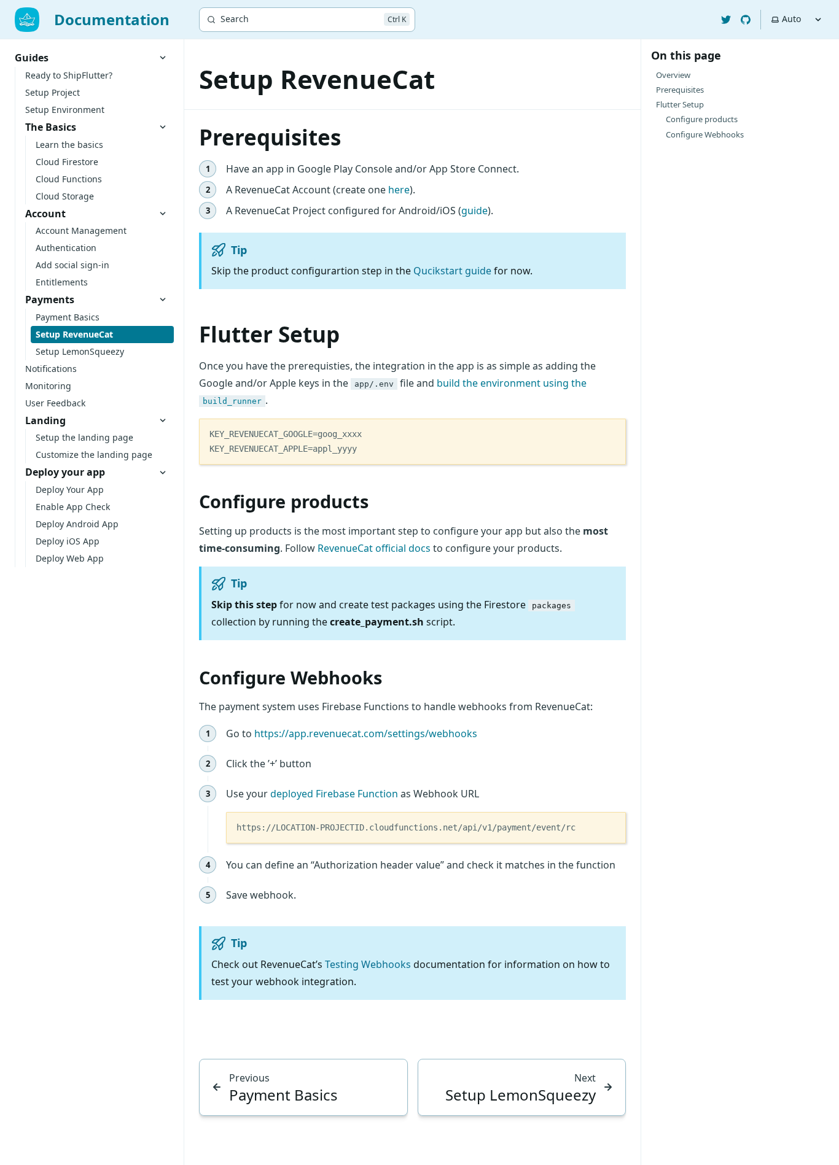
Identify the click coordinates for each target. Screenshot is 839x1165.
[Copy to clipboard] (610, 433)
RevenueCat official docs (374, 548)
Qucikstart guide (452, 270)
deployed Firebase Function (334, 793)
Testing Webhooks (368, 964)
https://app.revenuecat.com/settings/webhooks (365, 733)
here (399, 189)
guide (474, 210)
